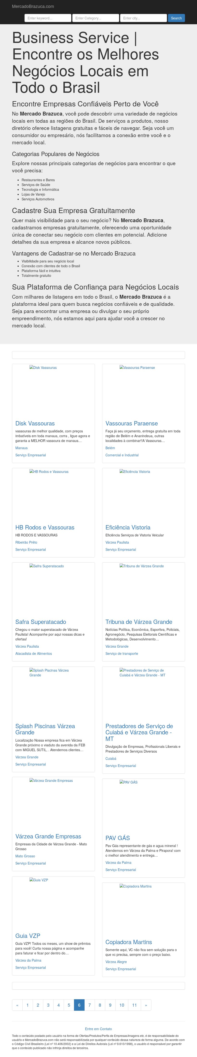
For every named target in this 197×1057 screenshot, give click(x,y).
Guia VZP (27, 935)
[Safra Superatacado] (53, 587)
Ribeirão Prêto (26, 542)
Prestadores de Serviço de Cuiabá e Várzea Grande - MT (139, 732)
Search (176, 18)
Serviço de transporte (121, 653)
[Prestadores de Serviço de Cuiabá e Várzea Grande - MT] (143, 692)
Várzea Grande (117, 646)
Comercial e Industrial (122, 455)
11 (134, 1005)
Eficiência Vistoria (127, 527)
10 (121, 1005)
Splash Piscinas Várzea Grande (45, 728)
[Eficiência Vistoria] (143, 493)
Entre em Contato (98, 1028)
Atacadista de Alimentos (33, 653)
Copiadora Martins (128, 941)
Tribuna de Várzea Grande (138, 621)
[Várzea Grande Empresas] (53, 802)
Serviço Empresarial (30, 455)
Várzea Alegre (116, 961)
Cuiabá (110, 758)
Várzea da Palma (118, 862)
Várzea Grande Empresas (48, 836)
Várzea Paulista (117, 542)
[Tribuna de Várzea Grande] (143, 587)
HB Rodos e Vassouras (44, 527)
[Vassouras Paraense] (143, 389)
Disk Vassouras (35, 423)
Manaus (21, 447)
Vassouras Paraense (131, 423)
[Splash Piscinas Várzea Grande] (53, 692)
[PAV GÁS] (143, 804)
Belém (110, 447)
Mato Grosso (25, 856)
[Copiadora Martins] (143, 908)
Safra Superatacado (40, 621)
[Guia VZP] (53, 901)
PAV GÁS (117, 837)
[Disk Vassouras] (53, 389)
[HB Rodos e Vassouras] (53, 493)
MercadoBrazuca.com (33, 6)
